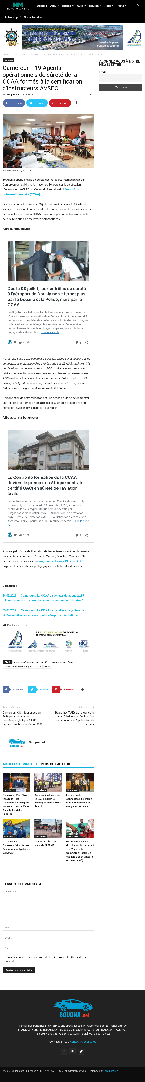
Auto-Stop (11, 17)
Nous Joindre (33, 17)
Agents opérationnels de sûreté (30, 662)
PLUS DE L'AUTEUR (55, 764)
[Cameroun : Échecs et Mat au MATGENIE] (48, 828)
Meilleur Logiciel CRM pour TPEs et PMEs (37, 1078)
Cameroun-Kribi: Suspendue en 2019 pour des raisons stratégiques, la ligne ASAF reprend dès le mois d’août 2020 (22, 718)
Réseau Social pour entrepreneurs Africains (84, 1078)
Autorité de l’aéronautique (18, 666)
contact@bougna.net (83, 1041)
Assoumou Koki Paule (62, 662)
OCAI (47, 666)
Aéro (107, 6)
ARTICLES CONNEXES (20, 764)
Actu (53, 6)
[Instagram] (72, 1051)
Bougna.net (13, 94)
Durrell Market (44, 1074)
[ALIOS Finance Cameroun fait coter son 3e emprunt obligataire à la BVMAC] (16, 828)
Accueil (42, 6)
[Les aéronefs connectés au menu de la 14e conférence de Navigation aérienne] (80, 782)
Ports (120, 6)
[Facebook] (64, 1052)
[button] (137, 6)
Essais (66, 6)
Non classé (19, 54)
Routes (94, 6)
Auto (80, 6)
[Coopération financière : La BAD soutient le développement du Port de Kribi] (48, 782)
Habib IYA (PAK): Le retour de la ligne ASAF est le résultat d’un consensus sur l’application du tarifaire (74, 718)
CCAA (38, 666)
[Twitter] (81, 1052)
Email (102, 72)
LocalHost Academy (23, 1074)
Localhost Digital (112, 1071)
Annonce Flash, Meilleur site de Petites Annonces (80, 1074)
